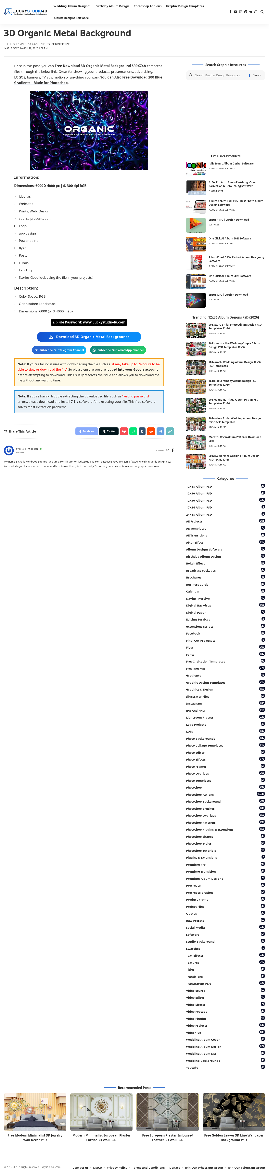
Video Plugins (225, 1018)
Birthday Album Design (225, 556)
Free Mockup (225, 668)
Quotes (225, 913)
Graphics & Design (225, 689)
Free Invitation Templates (225, 661)
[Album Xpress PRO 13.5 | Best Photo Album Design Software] (196, 206)
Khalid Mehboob (29, 449)
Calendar (225, 591)
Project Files (225, 906)
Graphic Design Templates (225, 682)
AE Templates (225, 528)
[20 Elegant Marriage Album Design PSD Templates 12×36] (196, 405)
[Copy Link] (170, 431)
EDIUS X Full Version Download (228, 294)
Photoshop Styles (225, 843)
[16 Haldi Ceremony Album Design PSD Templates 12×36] (196, 386)
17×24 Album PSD (225, 507)
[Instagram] (240, 12)
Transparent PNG (225, 983)
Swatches (225, 948)
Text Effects (225, 955)
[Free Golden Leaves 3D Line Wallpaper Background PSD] (234, 1112)
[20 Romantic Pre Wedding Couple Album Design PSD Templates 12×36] (196, 349)
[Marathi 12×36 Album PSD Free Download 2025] (196, 442)
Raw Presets (225, 920)
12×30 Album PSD (225, 493)
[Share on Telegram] (160, 431)
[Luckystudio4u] (25, 12)
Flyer (225, 647)
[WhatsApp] (255, 12)
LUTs (225, 731)
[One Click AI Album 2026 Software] (196, 244)
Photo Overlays (225, 773)
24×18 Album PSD (225, 514)
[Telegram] (250, 12)
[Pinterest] (245, 12)
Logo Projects (225, 724)
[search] (262, 12)
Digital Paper (225, 612)
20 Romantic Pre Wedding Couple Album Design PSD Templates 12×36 (234, 345)
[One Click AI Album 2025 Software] (196, 281)
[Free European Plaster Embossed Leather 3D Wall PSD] (167, 1112)
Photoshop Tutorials (225, 850)
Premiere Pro (225, 864)
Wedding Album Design (225, 1046)
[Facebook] (230, 12)
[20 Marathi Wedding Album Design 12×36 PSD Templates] (196, 367)
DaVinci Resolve (225, 598)
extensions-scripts (225, 626)
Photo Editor (216, 191)
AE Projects (225, 521)
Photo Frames (225, 766)
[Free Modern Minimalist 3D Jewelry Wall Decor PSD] (35, 1112)
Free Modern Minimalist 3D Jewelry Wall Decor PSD (35, 1137)
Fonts (225, 654)
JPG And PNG (225, 710)
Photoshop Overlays (225, 815)
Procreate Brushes (225, 892)
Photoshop (225, 787)
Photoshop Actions (225, 794)
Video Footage (225, 1011)
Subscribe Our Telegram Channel (62, 350)
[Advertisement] (225, 117)
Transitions (225, 976)
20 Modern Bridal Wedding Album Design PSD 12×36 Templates (235, 420)
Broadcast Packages (225, 570)
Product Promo (225, 899)
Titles (225, 969)
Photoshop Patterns (225, 822)
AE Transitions (225, 535)
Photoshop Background (55, 44)
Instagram (225, 703)
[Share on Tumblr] (142, 431)
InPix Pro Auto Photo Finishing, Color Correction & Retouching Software (232, 184)
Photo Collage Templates (225, 745)
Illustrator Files (225, 696)
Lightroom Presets (225, 717)
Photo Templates (225, 780)
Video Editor (225, 997)
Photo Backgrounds (225, 738)
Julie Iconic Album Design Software (231, 163)
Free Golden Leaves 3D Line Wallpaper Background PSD (233, 1137)
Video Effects (225, 1004)
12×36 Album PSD (225, 500)
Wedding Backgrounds (225, 1060)
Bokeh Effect (225, 563)
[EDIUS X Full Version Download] (196, 300)
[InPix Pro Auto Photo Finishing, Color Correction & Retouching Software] (196, 187)
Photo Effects (225, 759)
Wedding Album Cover (225, 1039)
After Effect (225, 542)
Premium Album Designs (225, 878)
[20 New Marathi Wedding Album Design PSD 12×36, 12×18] (196, 461)
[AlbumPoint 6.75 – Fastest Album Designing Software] (196, 262)
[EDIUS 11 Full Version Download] (196, 225)
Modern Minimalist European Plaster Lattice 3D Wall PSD (101, 1137)
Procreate (225, 885)
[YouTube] (235, 12)
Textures (225, 962)
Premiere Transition (225, 871)
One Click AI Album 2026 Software (230, 238)
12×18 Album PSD (225, 486)
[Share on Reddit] (151, 431)
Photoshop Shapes (225, 836)
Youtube (225, 1067)
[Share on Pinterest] (124, 431)
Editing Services (225, 619)
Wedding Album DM (225, 1053)
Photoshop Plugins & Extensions (225, 829)
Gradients (225, 675)
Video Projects (225, 1025)
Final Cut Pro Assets (225, 640)
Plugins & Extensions (225, 857)
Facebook (225, 633)
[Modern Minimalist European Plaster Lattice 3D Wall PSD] (101, 1112)
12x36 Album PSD (217, 333)
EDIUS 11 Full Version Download (229, 220)
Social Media (225, 927)
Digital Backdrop (225, 605)
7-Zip (74, 401)
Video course (225, 990)
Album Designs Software (222, 168)
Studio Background (225, 941)
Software (214, 224)
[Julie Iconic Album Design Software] (196, 169)
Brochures (225, 577)
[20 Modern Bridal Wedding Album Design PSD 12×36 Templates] (196, 424)
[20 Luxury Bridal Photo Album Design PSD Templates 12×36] (196, 330)
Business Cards (225, 584)
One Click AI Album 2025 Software (230, 276)
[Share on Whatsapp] (133, 431)
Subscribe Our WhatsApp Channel (121, 350)
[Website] (168, 451)
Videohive (225, 1032)
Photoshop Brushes (225, 808)
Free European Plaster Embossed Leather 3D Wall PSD (167, 1137)
